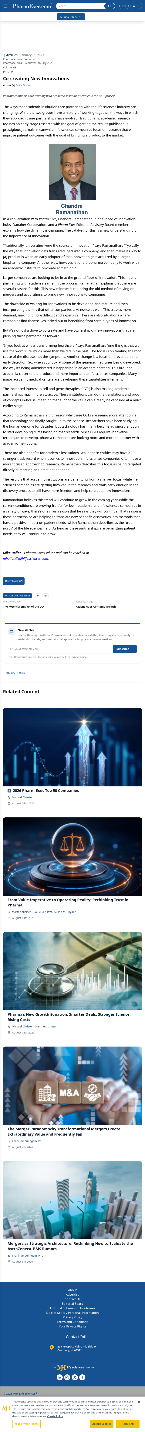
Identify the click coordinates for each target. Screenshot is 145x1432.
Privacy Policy (72, 1317)
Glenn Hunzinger (45, 1026)
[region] (72, 1414)
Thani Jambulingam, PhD (27, 1141)
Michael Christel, (22, 1026)
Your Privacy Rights (72, 1326)
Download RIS (14, 581)
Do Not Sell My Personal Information (72, 1313)
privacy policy (79, 657)
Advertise (72, 1294)
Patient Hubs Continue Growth (96, 606)
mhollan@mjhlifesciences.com (25, 558)
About (72, 1290)
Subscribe (122, 649)
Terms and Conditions (72, 1322)
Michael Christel (22, 797)
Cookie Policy (55, 1416)
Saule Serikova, (43, 912)
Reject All (128, 1424)
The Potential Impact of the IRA (23, 606)
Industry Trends (15, 673)
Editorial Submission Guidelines (72, 1308)
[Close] (139, 1402)
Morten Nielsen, (22, 912)
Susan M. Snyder (65, 912)
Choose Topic (68, 16)
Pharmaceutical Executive (19, 59)
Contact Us (72, 1299)
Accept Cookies (101, 1424)
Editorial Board (72, 1304)
